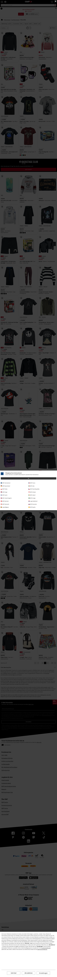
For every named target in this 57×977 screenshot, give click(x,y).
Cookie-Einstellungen (46, 948)
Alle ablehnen (28, 973)
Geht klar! (14, 973)
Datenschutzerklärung (42, 949)
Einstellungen (43, 973)
